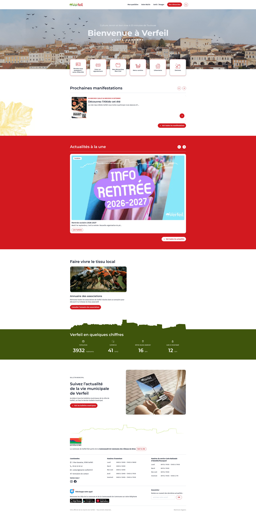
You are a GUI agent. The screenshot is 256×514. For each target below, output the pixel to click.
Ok (179, 497)
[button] (179, 88)
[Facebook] (75, 481)
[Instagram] (71, 481)
